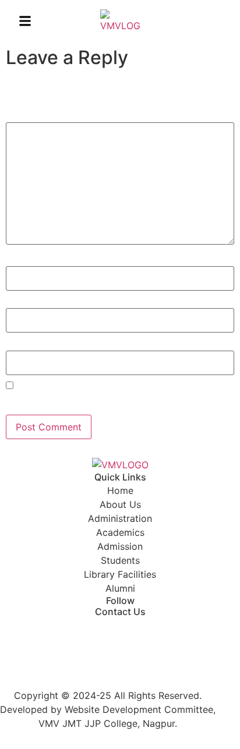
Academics (120, 532)
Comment (29, 116)
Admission (120, 546)
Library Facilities (120, 574)
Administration (120, 518)
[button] (25, 21)
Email (20, 302)
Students (120, 560)
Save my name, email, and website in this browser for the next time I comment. (115, 401)
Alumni (120, 588)
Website (22, 344)
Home (120, 490)
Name (21, 260)
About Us (120, 504)
